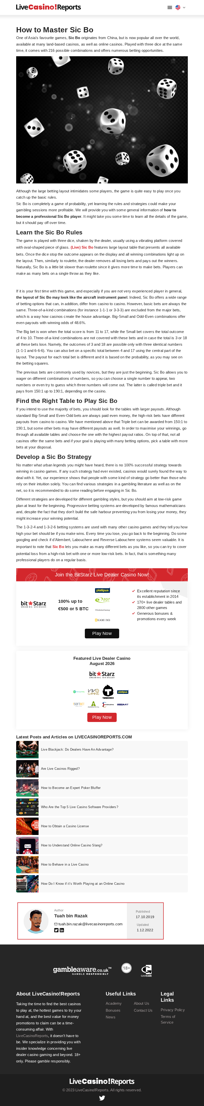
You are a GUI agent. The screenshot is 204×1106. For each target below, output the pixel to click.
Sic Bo (58, 547)
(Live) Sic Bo (82, 247)
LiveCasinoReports (32, 1036)
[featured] (27, 749)
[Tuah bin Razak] (36, 921)
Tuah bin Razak (71, 915)
